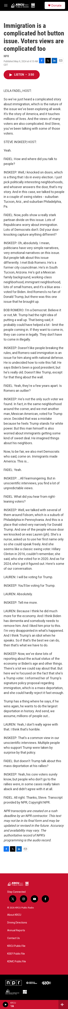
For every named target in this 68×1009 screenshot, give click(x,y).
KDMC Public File (16, 961)
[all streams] (63, 1004)
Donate (56, 5)
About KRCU (14, 915)
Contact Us (13, 938)
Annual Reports (16, 930)
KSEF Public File (16, 953)
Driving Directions (17, 922)
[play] (5, 1004)
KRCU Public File (16, 946)
